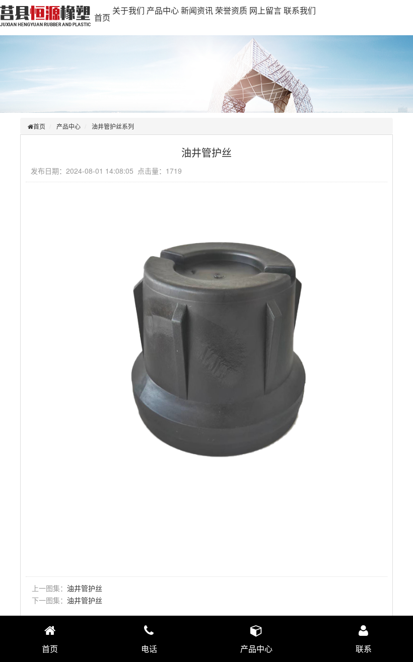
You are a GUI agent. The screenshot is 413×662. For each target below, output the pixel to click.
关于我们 (128, 10)
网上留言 (265, 10)
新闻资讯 (197, 10)
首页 (102, 17)
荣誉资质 (231, 10)
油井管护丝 (84, 588)
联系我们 (300, 10)
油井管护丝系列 (113, 126)
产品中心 (163, 10)
